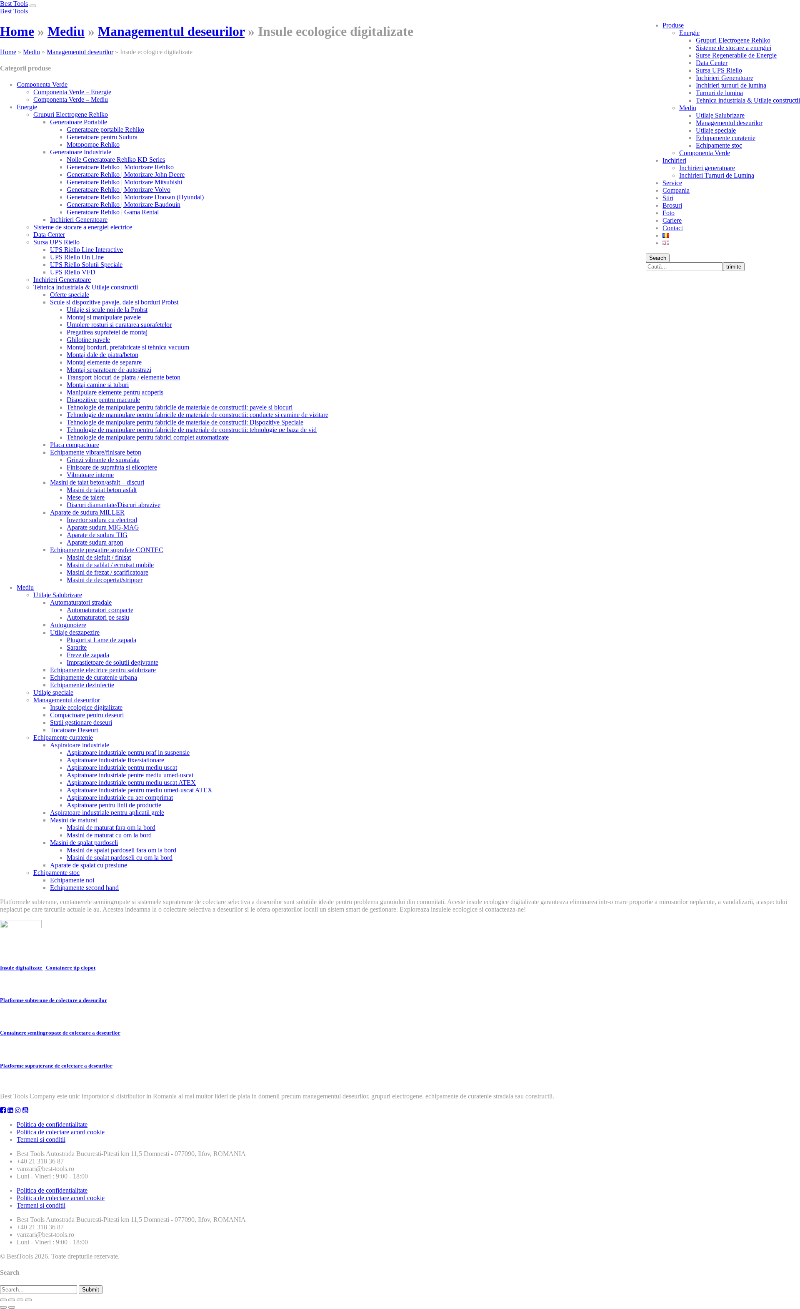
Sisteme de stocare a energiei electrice (82, 227)
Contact (672, 227)
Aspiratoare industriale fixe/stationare (115, 760)
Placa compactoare (74, 444)
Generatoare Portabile (78, 122)
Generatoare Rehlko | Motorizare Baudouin (123, 204)
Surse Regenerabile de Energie (736, 55)
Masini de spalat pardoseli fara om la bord (121, 850)
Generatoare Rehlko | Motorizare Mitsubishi (124, 182)
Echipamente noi (72, 880)
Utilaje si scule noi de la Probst (107, 309)
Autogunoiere (68, 624)
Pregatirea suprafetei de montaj (107, 332)
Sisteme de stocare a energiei (733, 47)
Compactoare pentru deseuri (87, 715)
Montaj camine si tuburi (98, 384)
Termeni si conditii (41, 1139)
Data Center (712, 62)
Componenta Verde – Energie (72, 91)
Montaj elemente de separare (104, 362)
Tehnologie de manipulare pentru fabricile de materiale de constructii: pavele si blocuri (179, 407)
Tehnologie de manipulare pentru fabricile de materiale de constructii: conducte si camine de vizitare (197, 414)
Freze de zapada (88, 654)
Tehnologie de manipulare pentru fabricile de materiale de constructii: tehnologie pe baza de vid (192, 429)
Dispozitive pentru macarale (103, 399)
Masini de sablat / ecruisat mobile (110, 564)
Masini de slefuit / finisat (99, 557)
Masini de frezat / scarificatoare (107, 572)
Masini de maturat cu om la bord (109, 835)
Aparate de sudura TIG (97, 534)
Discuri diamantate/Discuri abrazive (113, 504)
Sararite (77, 647)
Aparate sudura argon (95, 542)
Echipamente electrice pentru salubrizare (103, 669)
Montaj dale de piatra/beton (102, 354)
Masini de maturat (73, 820)
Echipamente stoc (719, 145)
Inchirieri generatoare (707, 167)
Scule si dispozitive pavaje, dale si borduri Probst (114, 302)
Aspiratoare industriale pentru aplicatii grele (107, 812)
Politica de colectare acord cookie (61, 1132)
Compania (676, 190)
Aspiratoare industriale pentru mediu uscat (122, 767)
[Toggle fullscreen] (20, 1300)
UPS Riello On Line (77, 257)
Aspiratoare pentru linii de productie (114, 805)
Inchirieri (674, 160)
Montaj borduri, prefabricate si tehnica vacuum (128, 347)
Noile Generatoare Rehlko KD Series (116, 159)
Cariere (672, 220)
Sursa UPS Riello (719, 70)
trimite (733, 267)
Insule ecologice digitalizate (86, 707)
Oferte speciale (69, 294)
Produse (673, 25)
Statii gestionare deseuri (81, 722)
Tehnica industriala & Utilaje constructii (748, 100)
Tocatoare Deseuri (74, 730)
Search (657, 258)
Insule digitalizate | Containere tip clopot (47, 968)
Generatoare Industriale (80, 152)
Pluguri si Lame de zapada (101, 639)
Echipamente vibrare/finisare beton (95, 452)
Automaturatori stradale (81, 602)
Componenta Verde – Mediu (70, 99)
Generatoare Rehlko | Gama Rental (113, 212)
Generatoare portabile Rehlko (105, 129)
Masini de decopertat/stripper (104, 579)
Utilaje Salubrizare (720, 115)
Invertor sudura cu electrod (102, 519)
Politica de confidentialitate (52, 1124)
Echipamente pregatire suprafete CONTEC (106, 549)
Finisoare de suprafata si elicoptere (112, 467)
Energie (689, 32)
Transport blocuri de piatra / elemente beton (123, 377)
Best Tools (14, 3)
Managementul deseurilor (729, 122)
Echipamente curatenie (725, 137)
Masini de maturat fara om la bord (111, 827)
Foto (668, 212)
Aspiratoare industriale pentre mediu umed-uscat (130, 775)
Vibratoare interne (90, 474)
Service (672, 182)
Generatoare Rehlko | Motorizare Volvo (118, 189)
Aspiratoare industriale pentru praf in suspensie (128, 752)
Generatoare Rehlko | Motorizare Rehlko (120, 167)
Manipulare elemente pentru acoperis (115, 392)
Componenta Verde (704, 152)
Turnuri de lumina (719, 92)
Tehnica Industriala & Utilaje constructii (85, 287)
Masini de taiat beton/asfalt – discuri (97, 482)
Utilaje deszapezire (75, 632)
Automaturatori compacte (100, 609)
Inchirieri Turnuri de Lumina (716, 175)
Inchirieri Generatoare (724, 77)
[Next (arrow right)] (11, 1307)
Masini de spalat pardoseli (84, 842)
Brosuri (672, 205)
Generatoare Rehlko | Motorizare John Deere (126, 174)
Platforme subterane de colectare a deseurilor (53, 1000)
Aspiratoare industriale (79, 745)
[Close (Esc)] (3, 1300)
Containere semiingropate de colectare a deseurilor (60, 1033)
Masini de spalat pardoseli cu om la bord (119, 857)
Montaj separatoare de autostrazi (109, 369)
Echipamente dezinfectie (82, 684)
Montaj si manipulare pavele (104, 317)
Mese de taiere (86, 497)
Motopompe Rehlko (93, 144)
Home (17, 31)
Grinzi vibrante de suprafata (103, 459)
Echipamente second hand (84, 887)
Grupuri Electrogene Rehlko (733, 40)
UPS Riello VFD (72, 272)
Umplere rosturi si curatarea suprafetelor (119, 324)
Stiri (667, 197)
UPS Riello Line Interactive (86, 249)
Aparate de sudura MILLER (87, 512)
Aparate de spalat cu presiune (88, 865)
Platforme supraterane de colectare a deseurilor (56, 1066)
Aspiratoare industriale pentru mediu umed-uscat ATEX (139, 790)
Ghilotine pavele (88, 339)
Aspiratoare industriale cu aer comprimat (120, 797)
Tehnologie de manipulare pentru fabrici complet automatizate (148, 437)
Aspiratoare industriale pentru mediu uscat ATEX (131, 782)
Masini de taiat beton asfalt (102, 489)
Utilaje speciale (716, 130)
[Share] (11, 1300)
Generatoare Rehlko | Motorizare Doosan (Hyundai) (135, 197)
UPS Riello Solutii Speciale (86, 264)
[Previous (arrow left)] (3, 1307)
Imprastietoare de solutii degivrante (112, 662)
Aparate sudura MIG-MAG (103, 527)
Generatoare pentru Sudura (102, 137)
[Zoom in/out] (28, 1300)
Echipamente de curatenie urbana (93, 677)
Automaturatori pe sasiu (98, 617)
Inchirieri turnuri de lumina (731, 85)
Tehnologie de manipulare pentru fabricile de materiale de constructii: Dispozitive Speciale (185, 422)
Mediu (687, 107)
